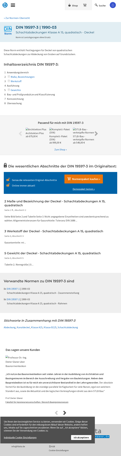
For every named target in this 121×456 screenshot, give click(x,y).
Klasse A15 (37, 327)
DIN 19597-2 (13, 299)
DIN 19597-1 (13, 288)
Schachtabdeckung (68, 327)
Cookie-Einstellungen (59, 450)
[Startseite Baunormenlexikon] (5, 4)
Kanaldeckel (23, 327)
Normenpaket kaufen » (85, 179)
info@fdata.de (18, 446)
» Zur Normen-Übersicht (17, 18)
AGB (53, 446)
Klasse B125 (50, 327)
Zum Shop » (60, 149)
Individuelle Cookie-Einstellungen (20, 437)
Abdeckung (10, 327)
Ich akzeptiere (81, 437)
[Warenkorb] (85, 4)
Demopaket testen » (84, 189)
